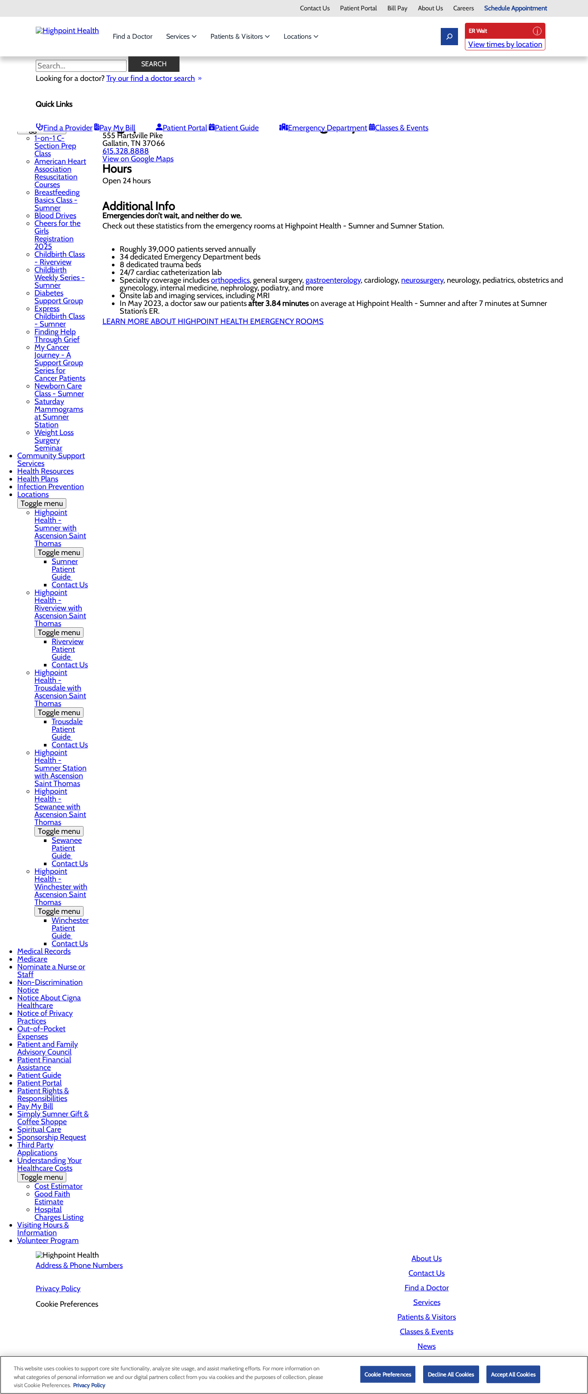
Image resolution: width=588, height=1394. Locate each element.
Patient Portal (358, 8)
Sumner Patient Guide (65, 569)
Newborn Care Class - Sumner (59, 389)
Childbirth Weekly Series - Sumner (59, 277)
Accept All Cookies (513, 1373)
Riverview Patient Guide (68, 649)
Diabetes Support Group (58, 296)
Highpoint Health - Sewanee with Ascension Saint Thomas (60, 811)
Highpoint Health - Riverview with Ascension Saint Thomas (60, 612)
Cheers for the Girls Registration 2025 (57, 235)
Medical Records (44, 951)
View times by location (505, 44)
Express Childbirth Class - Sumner (59, 316)
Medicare (32, 959)
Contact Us (315, 8)
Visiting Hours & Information (43, 1228)
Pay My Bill (117, 128)
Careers (463, 8)
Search (154, 64)
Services (179, 36)
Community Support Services (51, 459)
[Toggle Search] (449, 36)
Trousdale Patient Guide (67, 729)
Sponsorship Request (51, 1137)
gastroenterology (333, 280)
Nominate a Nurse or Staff (51, 970)
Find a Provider (68, 128)
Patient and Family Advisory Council (47, 1048)
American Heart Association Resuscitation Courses (60, 173)
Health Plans (37, 479)
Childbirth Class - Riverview (59, 258)
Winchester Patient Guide (70, 928)
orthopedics (230, 280)
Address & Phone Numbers (79, 1265)
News (427, 1346)
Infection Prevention (50, 486)
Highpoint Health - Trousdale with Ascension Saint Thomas (60, 692)
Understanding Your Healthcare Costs (49, 1169)
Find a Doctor (132, 36)
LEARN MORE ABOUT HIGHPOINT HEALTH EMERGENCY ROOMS (213, 321)
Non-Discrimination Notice (50, 986)
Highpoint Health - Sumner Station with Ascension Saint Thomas (60, 768)
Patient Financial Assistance (44, 1063)
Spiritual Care (39, 1129)
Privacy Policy (58, 1288)
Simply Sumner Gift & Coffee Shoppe (53, 1117)
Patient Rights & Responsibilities (43, 1094)
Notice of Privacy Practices (45, 1017)
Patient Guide (237, 128)
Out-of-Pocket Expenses (41, 1032)
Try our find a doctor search (150, 78)
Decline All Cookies (451, 1373)
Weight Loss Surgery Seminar (54, 440)
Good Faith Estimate (52, 1197)
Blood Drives (55, 215)
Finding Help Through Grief (57, 335)
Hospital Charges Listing (59, 1213)
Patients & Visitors (237, 36)
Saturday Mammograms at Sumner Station (58, 413)
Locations (298, 36)
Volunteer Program (48, 1240)
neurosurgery (422, 280)
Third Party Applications (37, 1148)
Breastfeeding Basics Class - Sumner (57, 200)
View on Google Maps (137, 158)
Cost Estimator (58, 1186)
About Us (430, 8)
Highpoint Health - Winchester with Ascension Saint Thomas (60, 891)
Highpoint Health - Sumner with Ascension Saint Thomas (60, 532)
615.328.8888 (125, 151)
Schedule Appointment (515, 8)
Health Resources (45, 471)
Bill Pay (397, 8)
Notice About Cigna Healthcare (49, 1001)
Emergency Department (327, 128)
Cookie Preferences (388, 1373)
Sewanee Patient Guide (67, 848)
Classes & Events (401, 128)
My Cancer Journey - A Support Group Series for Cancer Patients (59, 362)
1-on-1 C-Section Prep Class (55, 145)
